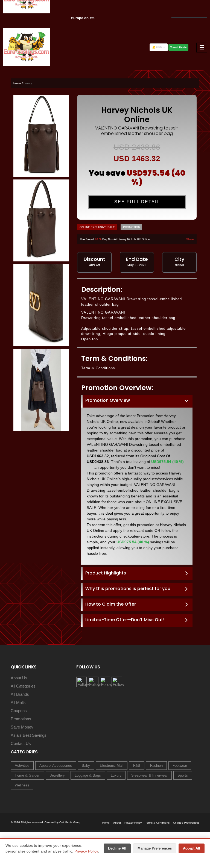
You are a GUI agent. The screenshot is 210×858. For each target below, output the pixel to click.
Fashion (156, 765)
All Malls (18, 702)
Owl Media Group (70, 822)
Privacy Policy (86, 851)
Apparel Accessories (55, 765)
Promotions (21, 719)
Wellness (22, 785)
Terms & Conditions (157, 822)
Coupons (19, 710)
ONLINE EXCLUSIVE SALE (97, 227)
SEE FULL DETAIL (137, 201)
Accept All (191, 848)
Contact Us (21, 743)
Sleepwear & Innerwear (149, 775)
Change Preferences (186, 822)
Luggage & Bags (88, 775)
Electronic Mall (111, 765)
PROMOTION (131, 227)
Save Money (22, 727)
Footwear (180, 765)
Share (190, 239)
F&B (136, 765)
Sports (182, 775)
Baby (86, 765)
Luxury (116, 775)
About (117, 822)
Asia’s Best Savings (28, 735)
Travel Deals (178, 47)
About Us (19, 678)
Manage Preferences (155, 848)
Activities (22, 765)
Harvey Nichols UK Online (137, 115)
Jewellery (57, 775)
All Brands (20, 694)
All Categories (23, 686)
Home (106, 822)
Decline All (117, 848)
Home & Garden (27, 775)
